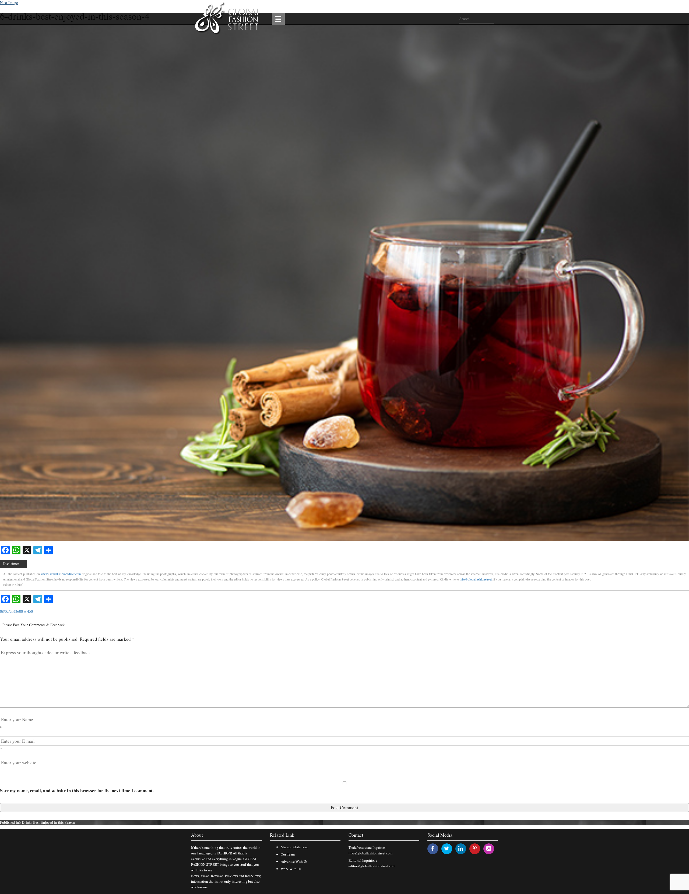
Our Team (288, 854)
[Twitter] (446, 848)
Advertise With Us (294, 861)
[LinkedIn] (460, 848)
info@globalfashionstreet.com (370, 853)
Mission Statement (294, 846)
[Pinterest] (475, 848)
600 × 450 (25, 611)
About (197, 835)
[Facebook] (432, 848)
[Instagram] (488, 848)
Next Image (9, 2)
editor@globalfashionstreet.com (372, 866)
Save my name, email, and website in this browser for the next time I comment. (77, 790)
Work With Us (291, 868)
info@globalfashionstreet (476, 579)
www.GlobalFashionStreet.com (61, 574)
